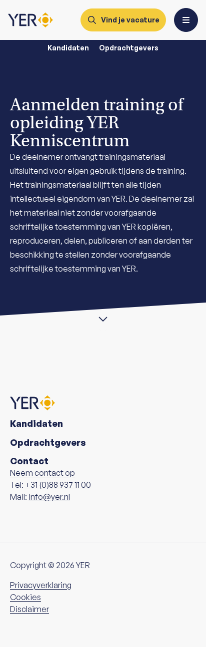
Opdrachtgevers (128, 47)
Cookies (25, 597)
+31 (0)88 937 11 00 (58, 485)
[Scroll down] (103, 317)
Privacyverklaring (41, 585)
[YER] (30, 19)
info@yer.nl (49, 497)
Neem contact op (42, 473)
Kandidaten (68, 47)
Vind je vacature (130, 19)
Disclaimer (29, 609)
